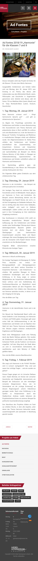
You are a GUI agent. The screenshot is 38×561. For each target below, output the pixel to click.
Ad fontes (5, 444)
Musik (21, 490)
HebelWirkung (25, 497)
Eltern (20, 2)
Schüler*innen (10, 2)
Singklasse (6, 470)
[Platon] (4, 8)
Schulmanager (23, 8)
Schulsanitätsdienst (9, 466)
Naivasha (5, 448)
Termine (29, 8)
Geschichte (7, 494)
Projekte (6, 490)
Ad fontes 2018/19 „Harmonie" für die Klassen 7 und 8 (18, 44)
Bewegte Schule (7, 453)
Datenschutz (23, 522)
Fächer (14, 490)
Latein (18, 501)
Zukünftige (29, 2)
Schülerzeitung (7, 461)
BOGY (3, 457)
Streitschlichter (8, 475)
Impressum (23, 518)
